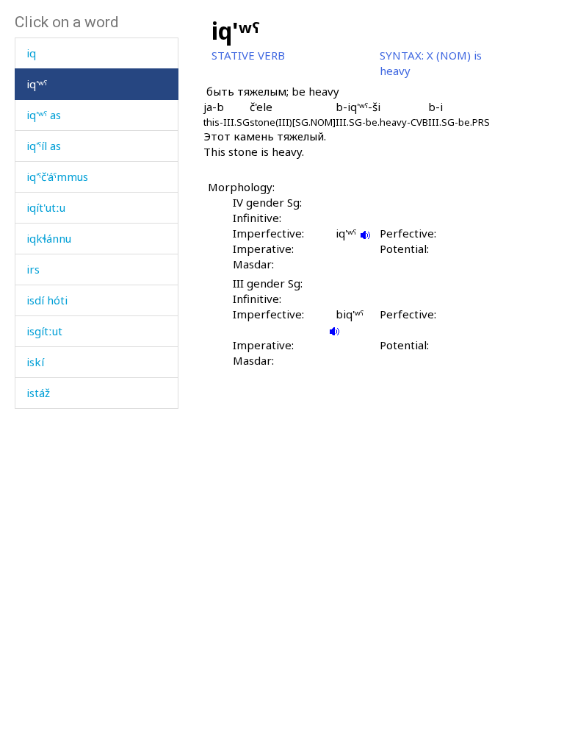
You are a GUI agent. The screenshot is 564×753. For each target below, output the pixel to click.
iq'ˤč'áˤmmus (57, 176)
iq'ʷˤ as (43, 114)
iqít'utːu (45, 207)
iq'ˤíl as (43, 145)
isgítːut (44, 331)
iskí (35, 361)
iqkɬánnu (48, 238)
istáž (38, 392)
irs (33, 269)
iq (31, 53)
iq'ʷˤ (36, 83)
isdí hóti (47, 300)
